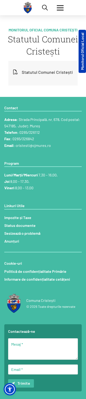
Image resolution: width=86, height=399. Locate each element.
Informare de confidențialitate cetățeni (37, 279)
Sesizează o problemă (22, 233)
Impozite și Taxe (17, 217)
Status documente (20, 225)
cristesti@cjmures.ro (33, 145)
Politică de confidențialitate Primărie (35, 271)
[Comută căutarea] (45, 7)
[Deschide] (60, 7)
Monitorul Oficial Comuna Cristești (43, 30)
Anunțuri (11, 241)
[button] (10, 389)
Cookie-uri (13, 263)
